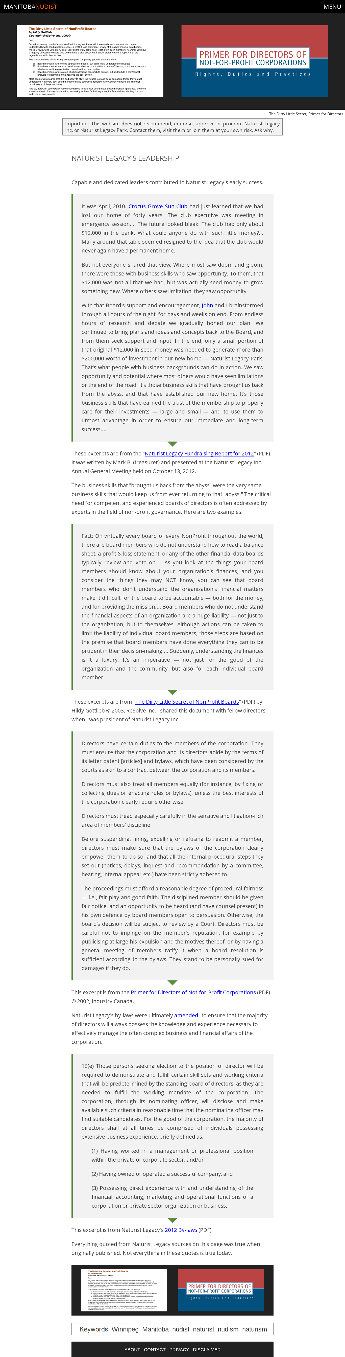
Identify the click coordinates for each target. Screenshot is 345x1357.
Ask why (263, 130)
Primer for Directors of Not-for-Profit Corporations (193, 992)
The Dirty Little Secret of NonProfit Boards (187, 701)
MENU (332, 6)
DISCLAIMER (207, 1349)
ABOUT (132, 1349)
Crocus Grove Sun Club (158, 206)
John (207, 305)
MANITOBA (30, 6)
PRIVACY (179, 1349)
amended (186, 1015)
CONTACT (155, 1349)
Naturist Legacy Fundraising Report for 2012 (199, 453)
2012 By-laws (181, 1229)
